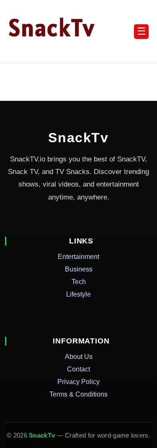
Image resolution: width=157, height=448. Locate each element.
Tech (79, 281)
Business (79, 269)
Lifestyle (78, 294)
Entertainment (78, 256)
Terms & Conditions (78, 394)
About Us (79, 356)
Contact (78, 369)
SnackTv (51, 28)
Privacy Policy (78, 381)
